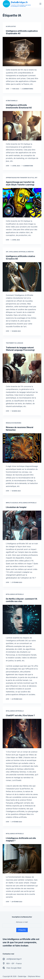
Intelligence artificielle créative (21, 251)
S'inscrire (22, 930)
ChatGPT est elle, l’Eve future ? (20, 715)
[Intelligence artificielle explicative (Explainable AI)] (22, 51)
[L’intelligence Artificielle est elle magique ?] (22, 858)
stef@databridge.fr (14, 959)
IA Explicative (11, 26)
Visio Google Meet (13, 968)
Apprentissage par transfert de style (20, 177)
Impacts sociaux (12, 502)
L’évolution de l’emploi (16, 507)
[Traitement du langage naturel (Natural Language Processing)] (22, 368)
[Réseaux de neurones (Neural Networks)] (22, 448)
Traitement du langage (14, 343)
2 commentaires (27, 89)
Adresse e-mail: (22, 922)
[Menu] (40, 4)
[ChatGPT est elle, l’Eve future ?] (22, 733)
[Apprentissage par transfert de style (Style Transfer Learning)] (22, 202)
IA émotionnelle (11, 100)
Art (36, 177)
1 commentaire (27, 166)
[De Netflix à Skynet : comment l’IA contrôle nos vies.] (22, 619)
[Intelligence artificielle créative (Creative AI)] (22, 277)
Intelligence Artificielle (27, 502)
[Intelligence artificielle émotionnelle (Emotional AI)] (22, 125)
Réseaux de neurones (13, 423)
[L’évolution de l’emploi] (22, 525)
